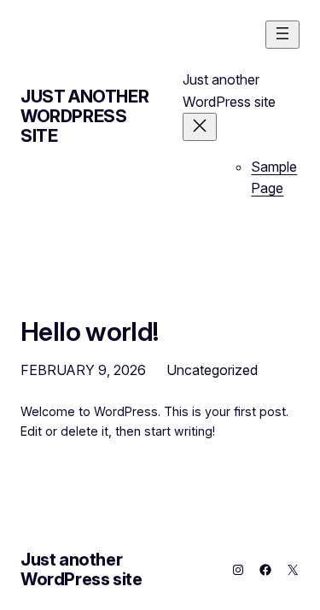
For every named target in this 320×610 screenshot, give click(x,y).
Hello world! (89, 331)
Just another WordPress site (84, 116)
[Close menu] (200, 127)
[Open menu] (282, 35)
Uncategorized (212, 369)
